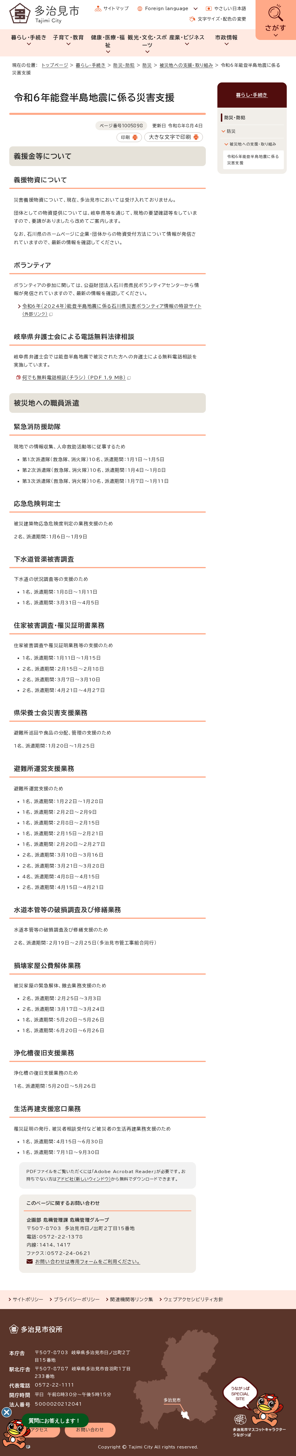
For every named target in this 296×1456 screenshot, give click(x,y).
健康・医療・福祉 (108, 41)
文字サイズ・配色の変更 (222, 19)
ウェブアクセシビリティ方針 (193, 1299)
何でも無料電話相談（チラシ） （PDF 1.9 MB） (74, 377)
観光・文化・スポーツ (147, 41)
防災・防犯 (124, 65)
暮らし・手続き (29, 37)
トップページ (55, 65)
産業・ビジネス (187, 37)
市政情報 (226, 37)
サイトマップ (116, 8)
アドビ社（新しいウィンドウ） (84, 1179)
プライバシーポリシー (77, 1299)
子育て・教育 (68, 37)
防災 (147, 65)
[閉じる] (6, 1412)
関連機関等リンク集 (131, 1299)
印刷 (125, 137)
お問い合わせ (90, 1430)
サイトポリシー (28, 1299)
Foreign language (166, 8)
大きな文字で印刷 (170, 137)
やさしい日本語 (230, 8)
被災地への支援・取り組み (186, 65)
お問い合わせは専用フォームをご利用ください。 (87, 1261)
